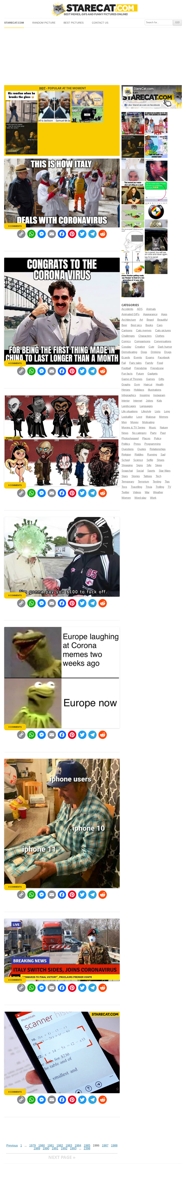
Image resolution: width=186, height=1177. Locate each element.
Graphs (126, 384)
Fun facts (127, 373)
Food (160, 362)
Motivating (148, 422)
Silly (149, 465)
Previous (12, 1145)
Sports (151, 470)
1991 (55, 1148)
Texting (157, 481)
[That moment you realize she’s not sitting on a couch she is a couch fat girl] (133, 193)
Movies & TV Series (133, 427)
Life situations (130, 411)
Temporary (128, 481)
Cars (160, 325)
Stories (136, 476)
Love (139, 416)
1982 (59, 1145)
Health (159, 384)
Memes (163, 416)
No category (139, 433)
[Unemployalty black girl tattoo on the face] (156, 169)
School (126, 460)
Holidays (139, 389)
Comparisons (142, 341)
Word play (140, 497)
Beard (150, 319)
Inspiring (145, 395)
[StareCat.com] (93, 9)
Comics (126, 341)
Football (126, 368)
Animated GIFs (131, 314)
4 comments (15, 363)
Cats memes (143, 330)
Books (149, 325)
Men (124, 422)
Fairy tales (135, 362)
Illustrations (154, 389)
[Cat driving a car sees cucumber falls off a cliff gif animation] (156, 239)
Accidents (127, 309)
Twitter (125, 492)
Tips (167, 481)
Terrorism (143, 481)
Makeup (150, 416)
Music (152, 427)
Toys (124, 486)
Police (157, 438)
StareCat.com (14, 22)
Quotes (141, 449)
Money (134, 422)
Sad (163, 454)
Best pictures (74, 22)
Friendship (140, 368)
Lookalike (127, 416)
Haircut (148, 384)
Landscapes (129, 406)
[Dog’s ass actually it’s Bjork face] (133, 169)
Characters (145, 335)
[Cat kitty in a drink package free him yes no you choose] (133, 123)
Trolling (160, 486)
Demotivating (129, 352)
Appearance (150, 314)
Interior (126, 400)
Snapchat (127, 470)
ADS (140, 309)
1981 (50, 1145)
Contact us (100, 22)
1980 (41, 1145)
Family (149, 362)
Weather (158, 492)
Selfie (150, 460)
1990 (46, 1148)
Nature (164, 427)
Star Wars (165, 470)
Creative (140, 346)
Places (146, 438)
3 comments (15, 727)
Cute (151, 346)
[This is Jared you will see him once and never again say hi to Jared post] (156, 262)
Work (153, 497)
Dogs (144, 352)
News (125, 433)
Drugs (167, 352)
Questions (128, 449)
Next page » (62, 1157)
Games (150, 379)
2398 (87, 1148)
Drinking (156, 352)
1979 (32, 1145)
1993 (73, 1148)
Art (141, 319)
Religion (126, 454)
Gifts (161, 379)
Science (138, 460)
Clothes (159, 335)
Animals (151, 309)
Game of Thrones (132, 379)
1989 (37, 1148)
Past (163, 433)
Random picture (43, 22)
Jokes (149, 400)
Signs (139, 465)
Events (138, 357)
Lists (157, 411)
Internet (137, 400)
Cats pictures (163, 330)
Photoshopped (130, 438)
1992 (64, 1148)
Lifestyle (146, 411)
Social (140, 470)
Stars (125, 476)
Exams (150, 357)
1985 (87, 1145)
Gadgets (152, 373)
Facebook (164, 357)
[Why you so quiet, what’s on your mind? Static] (133, 239)
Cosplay (126, 346)
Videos (137, 492)
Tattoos (147, 476)
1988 (114, 1145)
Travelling (136, 486)
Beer (124, 325)
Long (167, 411)
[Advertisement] (93, 55)
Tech (158, 476)
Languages (146, 406)
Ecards (126, 357)
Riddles (139, 454)
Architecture (129, 319)
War (147, 492)
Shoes (160, 460)
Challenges (128, 335)
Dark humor (165, 346)
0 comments (15, 226)
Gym (137, 384)
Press (137, 443)
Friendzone (157, 368)
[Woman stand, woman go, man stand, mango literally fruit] (133, 262)
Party (153, 433)
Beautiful (162, 319)
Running (152, 454)
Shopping (127, 465)
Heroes (126, 389)
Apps (164, 314)
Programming (152, 443)
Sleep (158, 465)
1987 (105, 1145)
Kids (159, 400)
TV (169, 486)
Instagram (159, 395)
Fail (124, 362)
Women (126, 497)
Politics (126, 443)
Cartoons (127, 330)
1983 (69, 1145)
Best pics (136, 325)
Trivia (149, 486)
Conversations (162, 341)
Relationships (158, 449)
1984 (78, 1145)
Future (140, 373)
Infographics (129, 395)
